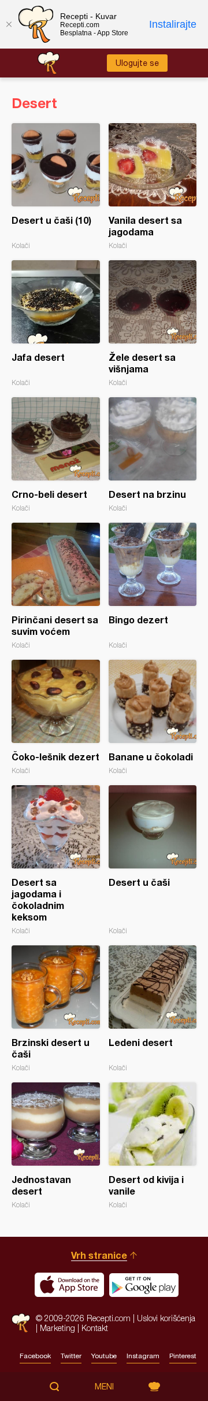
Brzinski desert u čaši (56, 1008)
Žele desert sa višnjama (153, 323)
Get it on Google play (144, 1285)
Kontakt (94, 1328)
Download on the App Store (69, 1285)
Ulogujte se (137, 63)
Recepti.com (21, 1322)
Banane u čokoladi (153, 717)
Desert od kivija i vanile (153, 1145)
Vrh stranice (99, 1255)
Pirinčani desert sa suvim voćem (56, 586)
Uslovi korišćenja (166, 1318)
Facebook (35, 1356)
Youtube (104, 1356)
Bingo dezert (153, 586)
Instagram (143, 1356)
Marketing (57, 1328)
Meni (104, 1386)
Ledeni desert (153, 1008)
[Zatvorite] (8, 24)
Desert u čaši (153, 860)
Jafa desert (56, 323)
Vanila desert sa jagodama (153, 186)
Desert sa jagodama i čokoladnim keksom (56, 860)
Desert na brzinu (153, 454)
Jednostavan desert (56, 1145)
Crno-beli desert (56, 454)
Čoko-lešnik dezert (56, 717)
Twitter (71, 1356)
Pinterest (182, 1356)
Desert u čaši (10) (56, 186)
